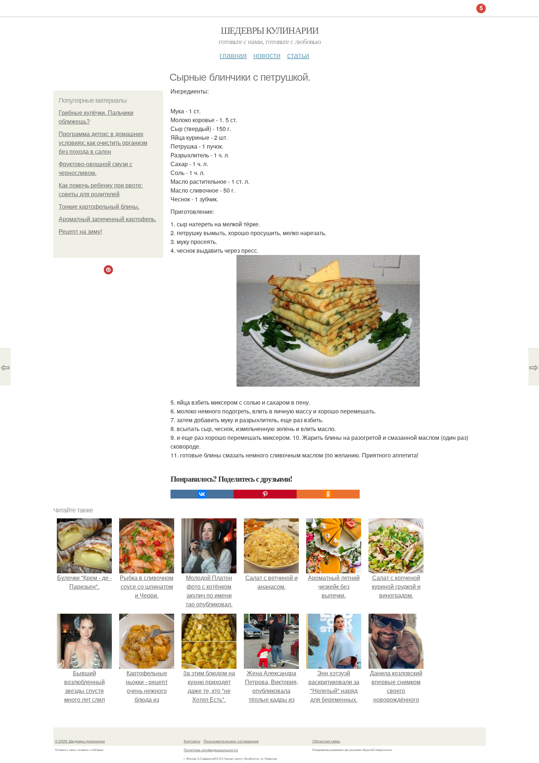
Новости (266, 55)
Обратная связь (326, 741)
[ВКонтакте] (202, 494)
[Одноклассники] (328, 494)
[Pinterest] (265, 494)
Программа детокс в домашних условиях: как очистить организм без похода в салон (103, 143)
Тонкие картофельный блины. (99, 207)
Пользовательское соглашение (231, 741)
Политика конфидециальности (211, 749)
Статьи (298, 55)
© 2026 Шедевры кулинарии (80, 741)
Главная (233, 55)
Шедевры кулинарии (270, 30)
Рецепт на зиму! (80, 232)
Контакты (192, 741)
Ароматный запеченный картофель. (107, 219)
